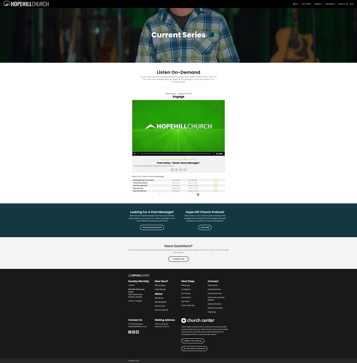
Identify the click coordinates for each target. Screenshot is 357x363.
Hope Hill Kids (212, 285)
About (295, 4)
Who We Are (159, 298)
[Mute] (217, 154)
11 (191, 194)
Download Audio (191, 159)
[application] (178, 154)
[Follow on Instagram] (133, 332)
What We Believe (160, 302)
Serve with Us (186, 297)
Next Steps (306, 4)
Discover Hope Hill (161, 310)
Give (351, 4)
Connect (318, 4)
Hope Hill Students (214, 289)
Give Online (185, 301)
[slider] (176, 153)
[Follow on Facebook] (129, 332)
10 (187, 194)
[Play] (135, 154)
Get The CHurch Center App (194, 348)
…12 (194, 194)
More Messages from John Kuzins (171, 159)
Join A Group (185, 293)
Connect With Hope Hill (192, 341)
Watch (216, 180)
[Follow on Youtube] (137, 332)
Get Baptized (185, 289)
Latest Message (160, 289)
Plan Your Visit (160, 306)
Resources (329, 4)
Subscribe (205, 227)
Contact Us (343, 4)
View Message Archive (152, 227)
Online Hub (212, 312)
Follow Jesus (185, 285)
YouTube (139, 301)
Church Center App (188, 305)
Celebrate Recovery (214, 304)
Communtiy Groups (215, 293)
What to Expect (160, 285)
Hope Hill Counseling (215, 308)
